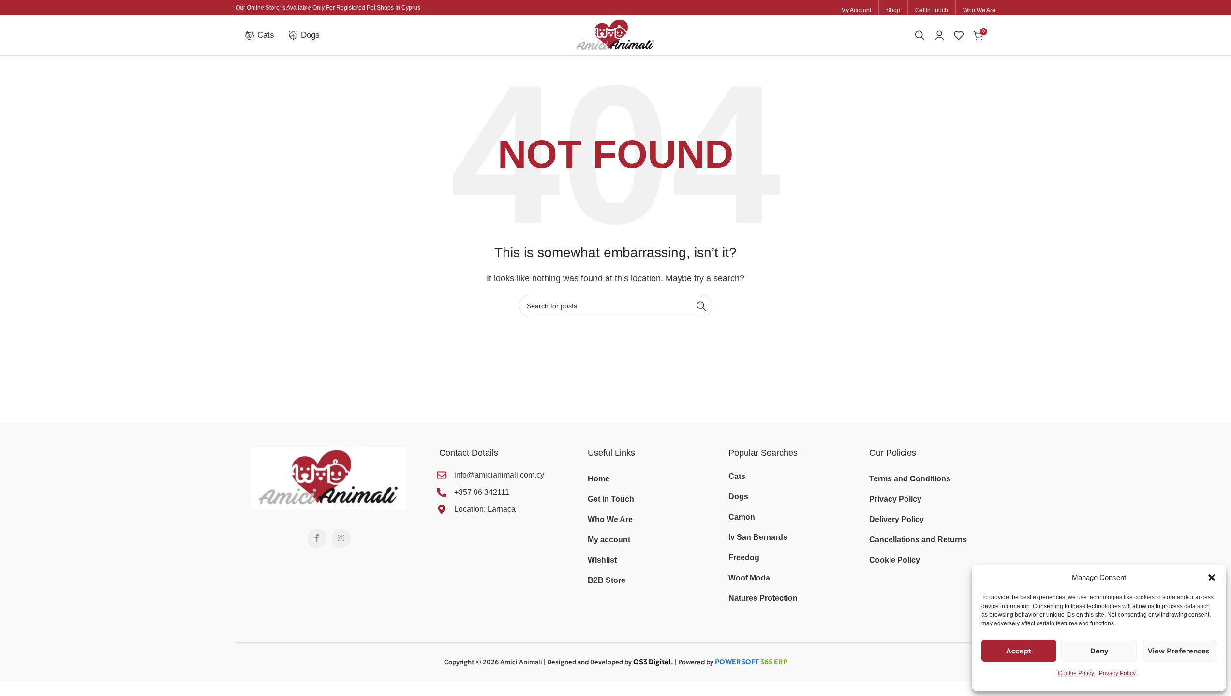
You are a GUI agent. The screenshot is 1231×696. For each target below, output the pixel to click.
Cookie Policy (1076, 673)
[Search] (920, 35)
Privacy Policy (1117, 673)
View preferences (1179, 650)
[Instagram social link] (341, 538)
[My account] (939, 35)
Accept (1019, 650)
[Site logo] (615, 34)
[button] (1211, 577)
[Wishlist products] (958, 35)
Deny (1099, 650)
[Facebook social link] (316, 538)
